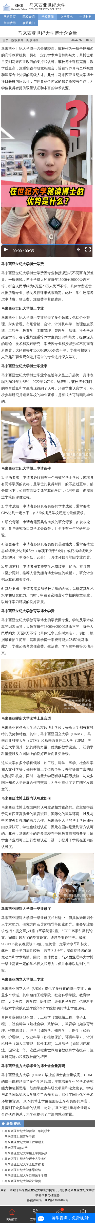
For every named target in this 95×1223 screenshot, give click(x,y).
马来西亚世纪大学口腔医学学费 (26, 1175)
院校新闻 (17, 40)
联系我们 (29, 23)
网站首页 (10, 16)
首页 (6, 40)
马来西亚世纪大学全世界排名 (24, 1164)
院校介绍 (29, 16)
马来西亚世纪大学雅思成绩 (23, 1170)
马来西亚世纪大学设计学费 (23, 1181)
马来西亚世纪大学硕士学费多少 (26, 1153)
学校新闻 (48, 16)
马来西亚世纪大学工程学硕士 (24, 1142)
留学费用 (10, 23)
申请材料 (86, 16)
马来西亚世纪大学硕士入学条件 (26, 1159)
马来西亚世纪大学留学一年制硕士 (27, 1131)
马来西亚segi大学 (16, 1147)
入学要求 (67, 16)
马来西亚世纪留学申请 (20, 1136)
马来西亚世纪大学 (47, 5)
